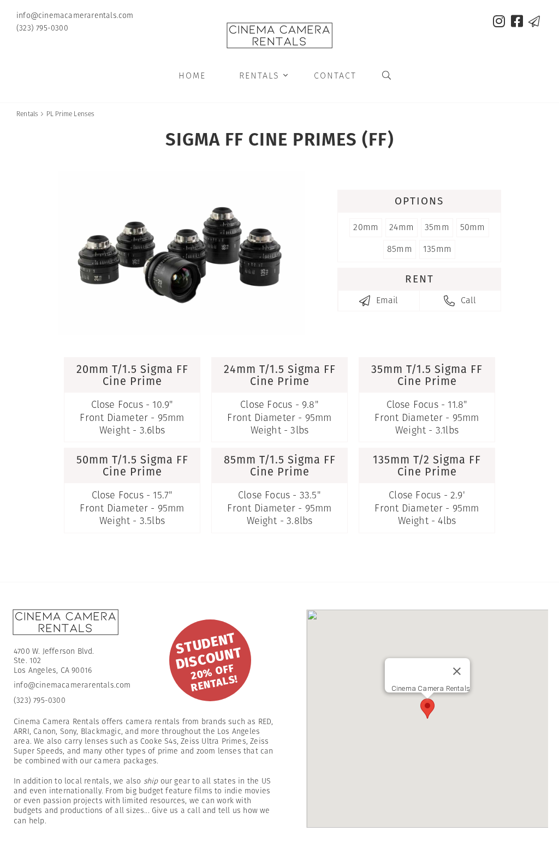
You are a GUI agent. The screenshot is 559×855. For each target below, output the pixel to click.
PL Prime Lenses (70, 113)
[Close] (457, 671)
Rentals (264, 75)
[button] (427, 708)
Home (192, 75)
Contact (335, 75)
